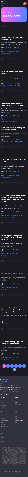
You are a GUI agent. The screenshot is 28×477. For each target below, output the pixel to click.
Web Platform (3, 424)
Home (4, 12)
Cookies (16, 418)
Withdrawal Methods (19, 406)
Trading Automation (4, 420)
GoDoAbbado (7, 471)
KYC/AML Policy (18, 414)
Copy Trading (3, 422)
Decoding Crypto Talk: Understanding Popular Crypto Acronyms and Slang (12, 310)
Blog (2, 435)
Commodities (3, 403)
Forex (2, 400)
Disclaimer (17, 416)
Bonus (2, 439)
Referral (2, 441)
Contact (16, 402)
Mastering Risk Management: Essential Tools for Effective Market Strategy (12, 238)
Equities (2, 407)
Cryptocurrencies (4, 405)
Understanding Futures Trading (12, 274)
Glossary (2, 437)
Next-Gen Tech (4, 416)
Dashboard (3, 418)
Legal (16, 422)
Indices (2, 402)
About (16, 400)
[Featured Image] (14, 30)
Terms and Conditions (19, 420)
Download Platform (4, 426)
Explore (2, 414)
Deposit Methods (18, 404)
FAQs (2, 433)
